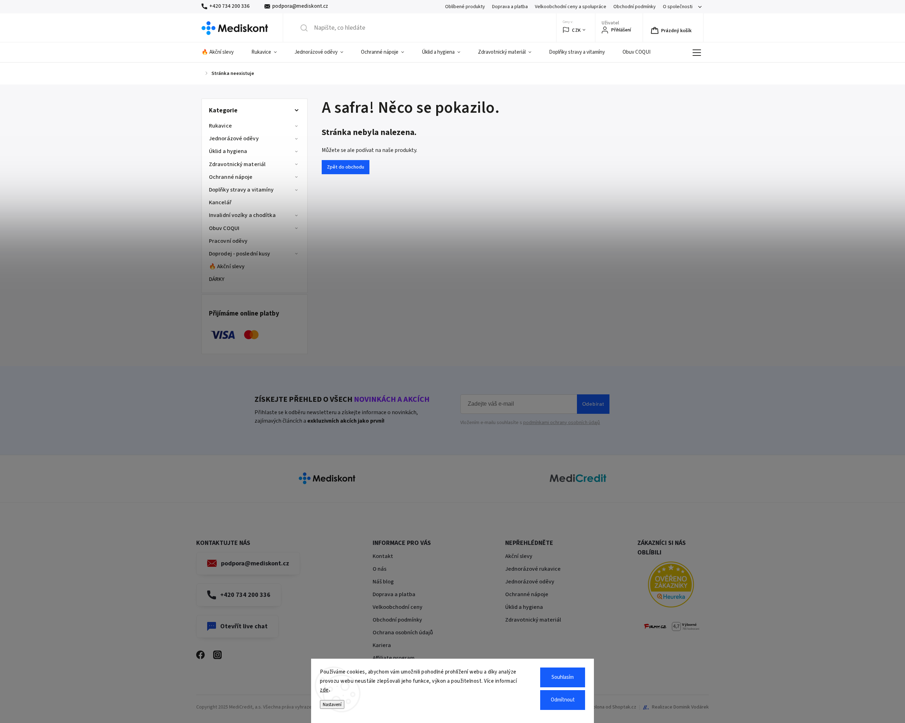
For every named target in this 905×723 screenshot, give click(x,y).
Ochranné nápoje (231, 177)
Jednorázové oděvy (234, 138)
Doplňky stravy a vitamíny (241, 190)
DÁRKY (217, 279)
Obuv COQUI (224, 228)
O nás (379, 569)
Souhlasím (562, 677)
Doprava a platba (510, 6)
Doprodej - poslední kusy (239, 254)
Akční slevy (518, 556)
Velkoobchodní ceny (397, 607)
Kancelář (220, 202)
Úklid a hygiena (228, 151)
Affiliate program (394, 658)
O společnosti (678, 6)
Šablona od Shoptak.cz (612, 707)
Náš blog (383, 582)
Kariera (382, 645)
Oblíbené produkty (465, 6)
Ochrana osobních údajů (403, 632)
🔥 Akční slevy (227, 266)
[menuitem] (222, 52)
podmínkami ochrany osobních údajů (561, 422)
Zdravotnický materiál (237, 164)
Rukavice (220, 126)
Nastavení (332, 704)
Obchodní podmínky (634, 6)
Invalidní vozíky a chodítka (242, 215)
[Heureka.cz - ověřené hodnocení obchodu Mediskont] (671, 586)
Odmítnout (563, 700)
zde (324, 690)
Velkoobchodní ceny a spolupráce (570, 6)
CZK (576, 30)
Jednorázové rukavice (533, 569)
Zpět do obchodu (345, 167)
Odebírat (593, 404)
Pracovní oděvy (228, 241)
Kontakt (383, 556)
